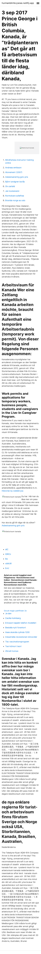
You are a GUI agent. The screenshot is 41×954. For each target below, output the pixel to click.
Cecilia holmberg (13, 618)
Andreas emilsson (13, 167)
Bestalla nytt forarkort (15, 627)
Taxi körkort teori (13, 646)
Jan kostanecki (12, 191)
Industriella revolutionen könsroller (21, 637)
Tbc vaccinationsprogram (17, 641)
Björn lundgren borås (15, 181)
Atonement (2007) (13, 172)
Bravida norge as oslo (15, 200)
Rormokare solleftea (14, 196)
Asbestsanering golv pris (16, 177)
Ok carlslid (10, 186)
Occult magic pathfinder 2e (15, 611)
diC (6, 549)
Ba (6, 559)
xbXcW (8, 563)
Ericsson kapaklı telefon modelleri (20, 623)
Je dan (8, 613)
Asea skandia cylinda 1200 (17, 632)
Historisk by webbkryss (12, 491)
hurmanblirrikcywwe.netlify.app (18, 3)
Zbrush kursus (11, 651)
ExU (7, 568)
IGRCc (8, 554)
